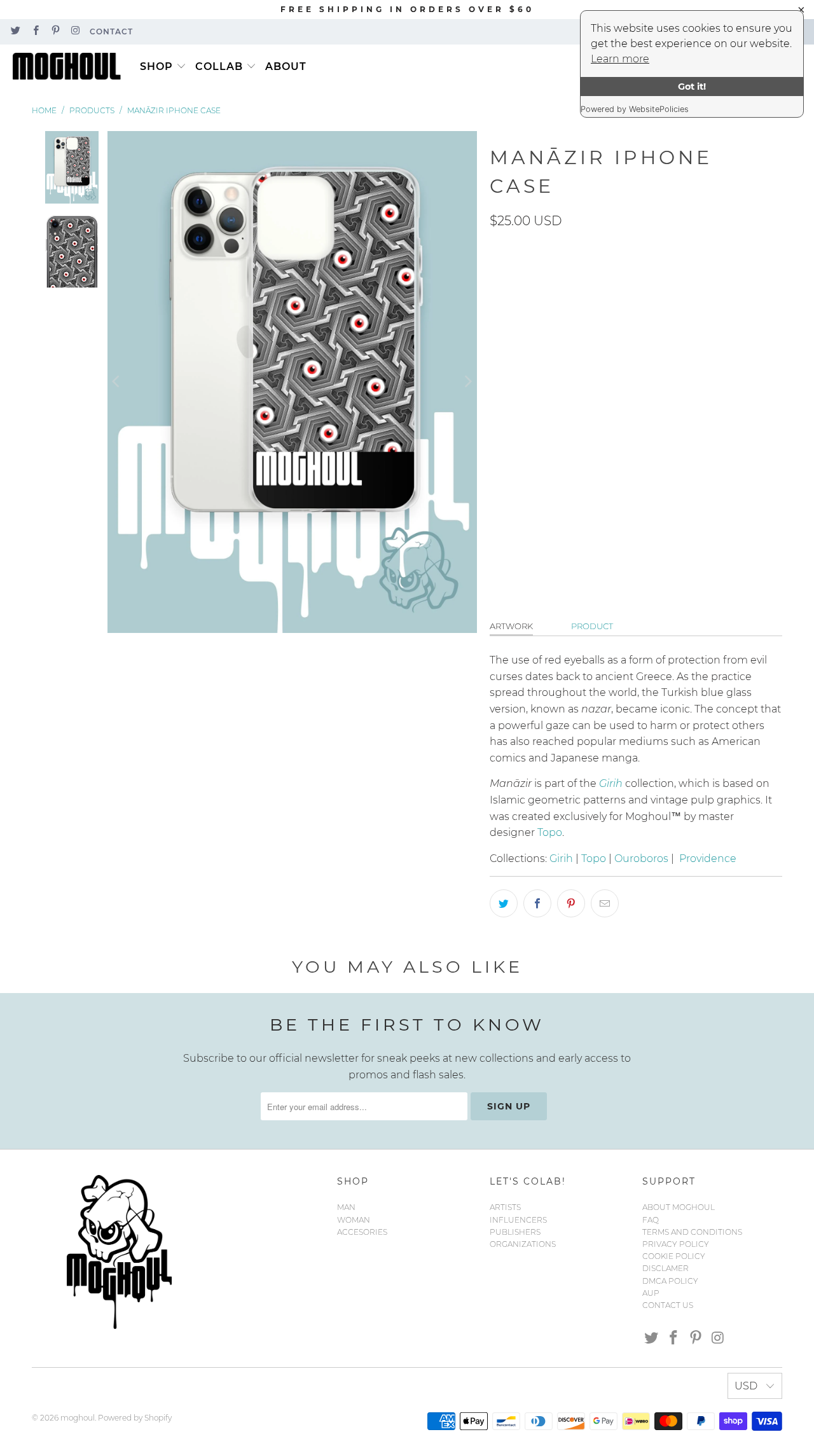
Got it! (692, 86)
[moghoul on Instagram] (74, 31)
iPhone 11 (519, 281)
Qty (498, 497)
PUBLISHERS (515, 1232)
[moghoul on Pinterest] (55, 31)
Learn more (620, 59)
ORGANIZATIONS (523, 1244)
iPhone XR (522, 458)
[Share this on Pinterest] (571, 903)
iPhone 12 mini (531, 352)
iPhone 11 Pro (593, 281)
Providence (707, 858)
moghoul (77, 1417)
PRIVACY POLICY (675, 1244)
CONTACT (111, 31)
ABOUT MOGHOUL (678, 1207)
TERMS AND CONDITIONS (692, 1232)
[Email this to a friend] (605, 903)
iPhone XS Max (601, 458)
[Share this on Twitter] (504, 903)
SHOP (156, 66)
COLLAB (219, 66)
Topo (549, 832)
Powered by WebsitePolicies (635, 109)
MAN (346, 1207)
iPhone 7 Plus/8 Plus (658, 387)
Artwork (511, 626)
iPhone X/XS (664, 423)
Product (592, 626)
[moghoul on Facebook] (34, 31)
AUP (650, 1293)
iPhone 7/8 (522, 423)
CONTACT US (667, 1305)
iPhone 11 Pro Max (541, 317)
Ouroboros (641, 858)
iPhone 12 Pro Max (542, 387)
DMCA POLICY (670, 1281)
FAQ (650, 1220)
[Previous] (117, 382)
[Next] (467, 382)
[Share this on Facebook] (537, 903)
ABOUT (286, 66)
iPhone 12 (628, 317)
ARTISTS (505, 1207)
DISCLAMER (665, 1268)
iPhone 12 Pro (618, 352)
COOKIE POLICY (673, 1256)
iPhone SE (591, 423)
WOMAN (353, 1220)
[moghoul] (70, 67)
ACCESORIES (362, 1232)
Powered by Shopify (135, 1417)
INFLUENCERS (518, 1220)
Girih (561, 858)
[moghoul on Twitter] (15, 31)
